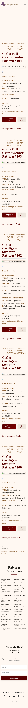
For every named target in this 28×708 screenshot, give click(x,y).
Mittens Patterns (18, 609)
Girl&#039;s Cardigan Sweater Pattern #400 (11, 449)
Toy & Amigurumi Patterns (5, 625)
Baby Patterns (4, 583)
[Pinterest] (4, 696)
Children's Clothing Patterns (19, 588)
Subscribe (14, 678)
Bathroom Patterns (19, 583)
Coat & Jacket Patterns (6, 595)
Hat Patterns (17, 604)
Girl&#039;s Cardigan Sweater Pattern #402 (11, 238)
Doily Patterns (17, 598)
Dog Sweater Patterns (6, 598)
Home (4, 43)
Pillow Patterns (18, 611)
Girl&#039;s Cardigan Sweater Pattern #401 (11, 351)
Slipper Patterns (5, 621)
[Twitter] (23, 696)
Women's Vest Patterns (20, 628)
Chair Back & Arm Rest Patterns (6, 588)
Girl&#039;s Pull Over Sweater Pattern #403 (11, 142)
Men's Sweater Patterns (20, 606)
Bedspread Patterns (6, 585)
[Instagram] (18, 696)
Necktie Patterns (5, 611)
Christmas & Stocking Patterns (19, 592)
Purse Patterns (18, 614)
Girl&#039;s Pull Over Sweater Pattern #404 (11, 46)
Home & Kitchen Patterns (7, 606)
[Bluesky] (9, 696)
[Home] (10, 3)
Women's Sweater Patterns (5, 628)
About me (6, 692)
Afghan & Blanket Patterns (5, 579)
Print (21, 120)
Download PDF (10, 119)
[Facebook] (14, 696)
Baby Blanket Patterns (19, 579)
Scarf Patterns (17, 616)
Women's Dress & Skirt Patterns (19, 625)
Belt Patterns (17, 585)
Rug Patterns (4, 616)
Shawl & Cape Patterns (6, 619)
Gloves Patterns (5, 604)
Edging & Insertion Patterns (18, 601)
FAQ (12, 692)
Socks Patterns (18, 621)
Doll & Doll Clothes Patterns (5, 601)
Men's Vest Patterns (6, 609)
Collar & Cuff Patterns (19, 595)
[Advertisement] (14, 22)
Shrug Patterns (18, 619)
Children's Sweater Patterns (5, 592)
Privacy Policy (20, 692)
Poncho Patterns (5, 614)
